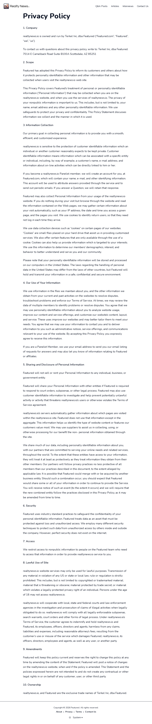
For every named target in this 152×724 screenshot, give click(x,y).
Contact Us (142, 6)
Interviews (128, 6)
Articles (115, 6)
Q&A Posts (101, 6)
